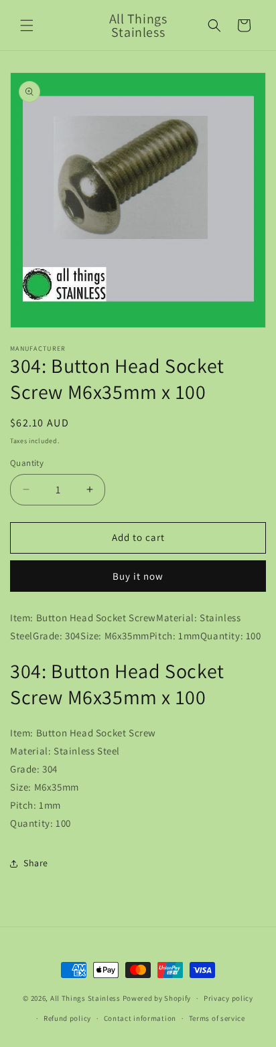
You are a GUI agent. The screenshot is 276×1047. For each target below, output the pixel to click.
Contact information (140, 1018)
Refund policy (67, 1018)
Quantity (27, 463)
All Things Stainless (85, 998)
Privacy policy (228, 998)
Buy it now (138, 576)
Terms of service (217, 1018)
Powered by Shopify (157, 998)
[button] (27, 25)
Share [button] (35, 863)
